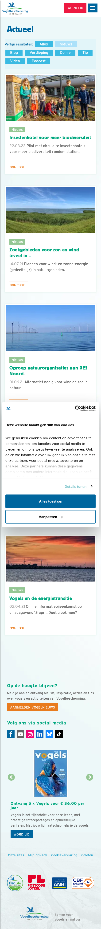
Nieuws (66, 44)
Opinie (65, 52)
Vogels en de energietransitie (40, 598)
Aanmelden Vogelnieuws (32, 707)
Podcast (39, 61)
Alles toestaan (50, 501)
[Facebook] (11, 734)
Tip (85, 52)
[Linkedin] (39, 734)
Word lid (22, 834)
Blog (14, 52)
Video (15, 61)
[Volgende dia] (90, 809)
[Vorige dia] (11, 809)
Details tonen (75, 486)
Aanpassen (48, 517)
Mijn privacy (37, 855)
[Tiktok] (59, 734)
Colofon (87, 855)
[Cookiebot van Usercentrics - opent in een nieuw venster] (75, 408)
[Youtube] (20, 734)
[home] (23, 8)
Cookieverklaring (64, 855)
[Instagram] (30, 734)
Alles (43, 44)
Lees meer (17, 166)
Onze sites (16, 855)
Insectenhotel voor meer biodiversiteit (50, 137)
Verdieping (39, 52)
